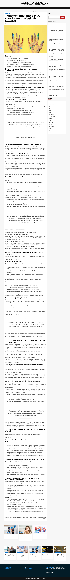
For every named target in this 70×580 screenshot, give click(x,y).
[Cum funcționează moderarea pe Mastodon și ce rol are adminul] (40, 529)
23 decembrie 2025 (25, 540)
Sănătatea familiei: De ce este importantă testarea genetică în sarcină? (55, 60)
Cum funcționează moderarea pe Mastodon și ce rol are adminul (39, 535)
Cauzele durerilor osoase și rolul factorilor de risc (16, 60)
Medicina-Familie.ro (49, 567)
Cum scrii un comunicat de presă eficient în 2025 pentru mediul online (56, 90)
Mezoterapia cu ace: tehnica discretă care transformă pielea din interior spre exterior (56, 86)
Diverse (32, 8)
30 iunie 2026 (24, 559)
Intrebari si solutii (51, 116)
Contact (45, 8)
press (6, 23)
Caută (49, 13)
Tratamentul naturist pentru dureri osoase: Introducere (18, 58)
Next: (36, 517)
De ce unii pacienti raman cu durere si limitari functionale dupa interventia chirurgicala (56, 31)
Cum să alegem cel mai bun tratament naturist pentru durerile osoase (20, 64)
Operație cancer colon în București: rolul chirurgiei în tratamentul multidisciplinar (10, 535)
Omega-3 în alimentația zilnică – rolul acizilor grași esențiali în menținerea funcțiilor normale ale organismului (56, 65)
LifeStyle (50, 118)
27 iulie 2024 (10, 23)
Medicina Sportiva (8, 567)
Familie (17, 8)
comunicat (57, 560)
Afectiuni (50, 102)
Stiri (49, 130)
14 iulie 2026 (11, 559)
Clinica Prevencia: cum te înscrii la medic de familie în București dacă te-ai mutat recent (56, 50)
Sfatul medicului (11, 8)
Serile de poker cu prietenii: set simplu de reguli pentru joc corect (55, 95)
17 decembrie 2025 (40, 538)
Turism (49, 132)
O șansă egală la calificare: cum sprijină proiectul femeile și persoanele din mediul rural (56, 26)
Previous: (15, 517)
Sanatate (22, 8)
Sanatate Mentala (8, 568)
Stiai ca (27, 8)
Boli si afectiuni (51, 104)
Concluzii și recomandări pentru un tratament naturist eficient (19, 66)
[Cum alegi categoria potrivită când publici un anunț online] (47, 549)
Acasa (5, 8)
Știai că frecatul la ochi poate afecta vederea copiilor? (56, 70)
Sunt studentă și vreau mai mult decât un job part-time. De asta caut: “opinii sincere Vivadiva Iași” (56, 55)
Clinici (49, 106)
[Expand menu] (29, 8)
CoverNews (38, 578)
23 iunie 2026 (10, 538)
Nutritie (49, 120)
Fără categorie (51, 114)
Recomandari (39, 8)
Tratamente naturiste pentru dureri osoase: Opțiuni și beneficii (19, 62)
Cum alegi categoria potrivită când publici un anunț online (56, 40)
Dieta (49, 108)
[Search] (65, 8)
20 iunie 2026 (61, 560)
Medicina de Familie (34, 2)
